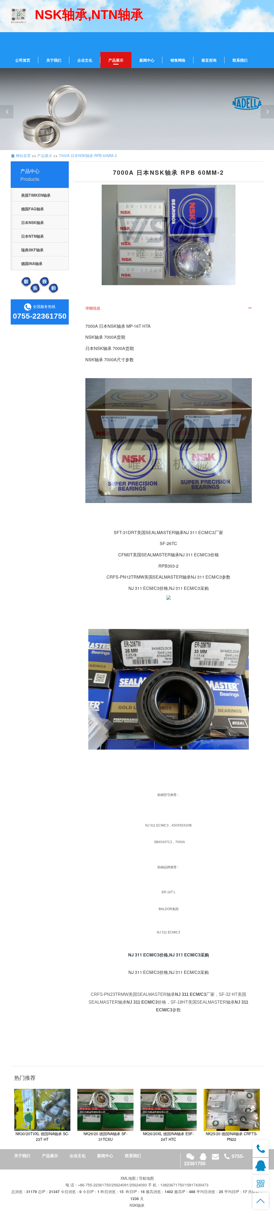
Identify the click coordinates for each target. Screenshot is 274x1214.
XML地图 (128, 1178)
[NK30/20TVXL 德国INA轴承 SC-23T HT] (42, 1109)
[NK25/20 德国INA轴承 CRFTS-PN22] (232, 1109)
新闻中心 (146, 60)
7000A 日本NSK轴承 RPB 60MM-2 (88, 155)
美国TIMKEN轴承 (36, 195)
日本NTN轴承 (32, 236)
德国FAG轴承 (32, 208)
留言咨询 (208, 60)
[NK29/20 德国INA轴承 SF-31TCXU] (105, 1109)
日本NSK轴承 (32, 222)
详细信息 (92, 308)
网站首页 (23, 155)
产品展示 (115, 60)
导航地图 (146, 1178)
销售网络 (177, 60)
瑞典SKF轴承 (32, 249)
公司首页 (22, 60)
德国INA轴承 (32, 263)
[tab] (168, 308)
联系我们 (240, 60)
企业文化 (84, 60)
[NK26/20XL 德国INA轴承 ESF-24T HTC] (168, 1109)
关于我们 (53, 60)
